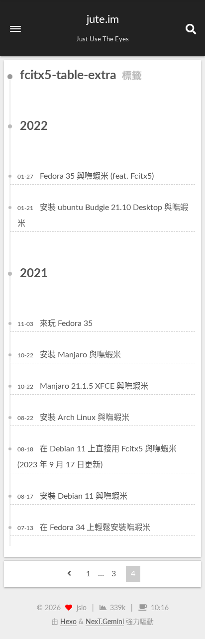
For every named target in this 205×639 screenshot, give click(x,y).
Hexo (68, 622)
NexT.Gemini (105, 622)
